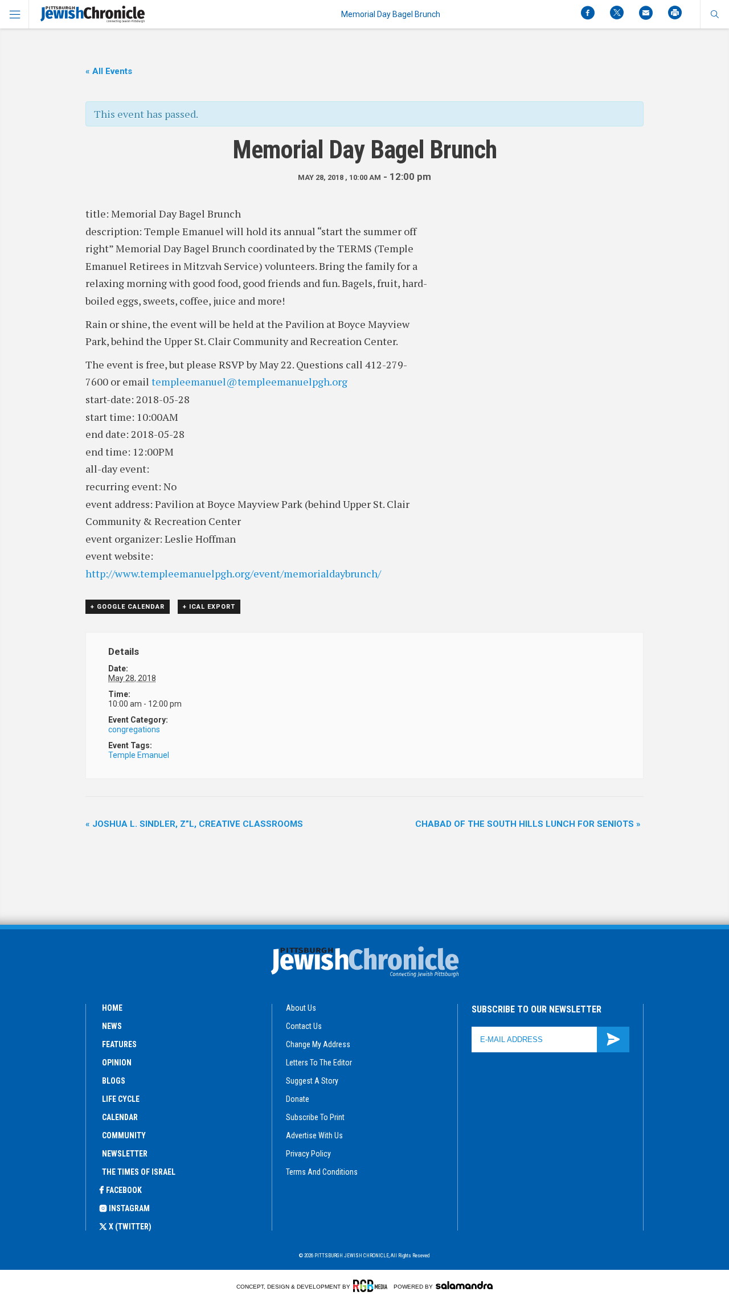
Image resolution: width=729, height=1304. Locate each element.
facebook (124, 1190)
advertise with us (314, 1135)
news (112, 1026)
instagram (129, 1208)
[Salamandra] (464, 1285)
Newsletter (125, 1153)
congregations (134, 729)
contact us (304, 1026)
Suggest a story (312, 1080)
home (112, 1007)
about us (301, 1007)
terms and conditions (322, 1171)
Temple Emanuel (138, 755)
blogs (113, 1080)
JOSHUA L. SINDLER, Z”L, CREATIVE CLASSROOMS (194, 824)
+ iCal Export (209, 606)
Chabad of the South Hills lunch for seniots (528, 824)
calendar (120, 1117)
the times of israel (138, 1171)
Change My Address (318, 1044)
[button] (714, 14)
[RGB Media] (372, 1286)
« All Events (108, 71)
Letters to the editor (319, 1062)
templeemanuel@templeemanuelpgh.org (249, 381)
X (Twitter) (130, 1226)
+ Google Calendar (128, 606)
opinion (117, 1062)
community (124, 1135)
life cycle (121, 1099)
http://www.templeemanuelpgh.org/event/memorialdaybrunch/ (233, 573)
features (119, 1044)
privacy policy (308, 1153)
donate (297, 1099)
